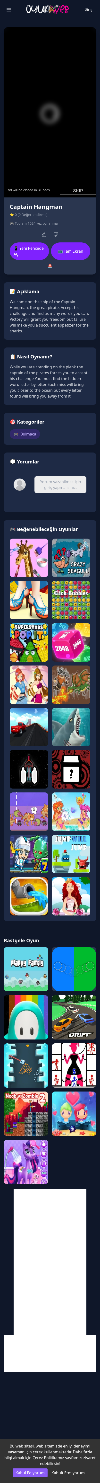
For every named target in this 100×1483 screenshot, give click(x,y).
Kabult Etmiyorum (68, 1472)
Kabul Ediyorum (30, 1472)
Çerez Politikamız (48, 1457)
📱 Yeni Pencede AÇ (29, 251)
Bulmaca (25, 434)
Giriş (88, 9)
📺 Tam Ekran (70, 251)
